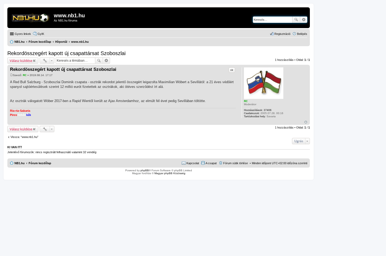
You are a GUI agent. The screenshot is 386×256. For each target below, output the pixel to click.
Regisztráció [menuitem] (282, 33)
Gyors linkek (23, 33)
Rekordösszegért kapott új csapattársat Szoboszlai (66, 53)
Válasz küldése (21, 60)
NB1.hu (19, 163)
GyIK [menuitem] (41, 33)
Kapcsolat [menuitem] (192, 163)
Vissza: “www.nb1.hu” (24, 136)
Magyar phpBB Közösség (169, 173)
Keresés (296, 20)
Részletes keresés (303, 20)
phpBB (144, 170)
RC (246, 101)
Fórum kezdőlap (40, 163)
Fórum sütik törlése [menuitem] (235, 163)
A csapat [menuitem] (211, 163)
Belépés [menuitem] (302, 33)
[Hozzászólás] (11, 75)
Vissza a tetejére (305, 122)
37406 (268, 110)
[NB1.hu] (31, 17)
